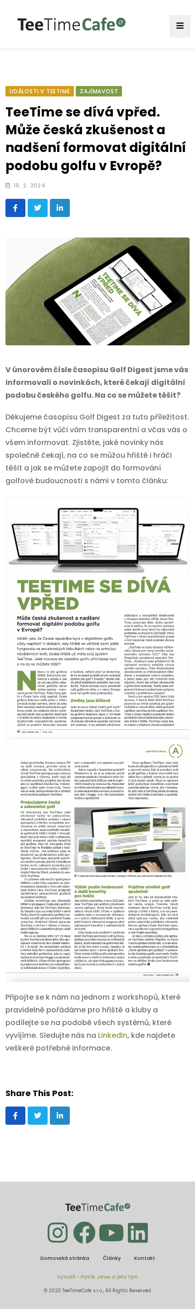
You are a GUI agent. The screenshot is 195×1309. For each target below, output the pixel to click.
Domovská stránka (64, 1258)
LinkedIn (112, 1035)
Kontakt (144, 1258)
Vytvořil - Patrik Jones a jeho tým (97, 1277)
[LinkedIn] (60, 208)
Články (112, 1258)
